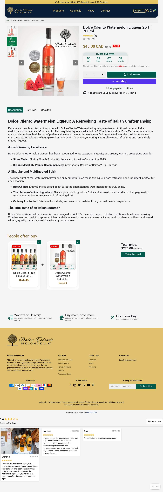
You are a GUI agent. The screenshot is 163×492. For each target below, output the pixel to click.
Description (15, 109)
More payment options (119, 88)
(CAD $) (138, 10)
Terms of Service (64, 367)
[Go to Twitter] (80, 385)
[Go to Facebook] (70, 385)
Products (58, 10)
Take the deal (133, 254)
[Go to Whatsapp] (84, 385)
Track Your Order (65, 374)
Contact (105, 10)
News (90, 10)
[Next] (75, 62)
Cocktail (46, 109)
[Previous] (21, 62)
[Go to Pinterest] (93, 385)
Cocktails (75, 10)
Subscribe (146, 386)
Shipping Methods (65, 360)
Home (8, 21)
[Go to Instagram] (75, 385)
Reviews (31, 109)
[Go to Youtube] (89, 385)
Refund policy (63, 363)
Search (61, 370)
